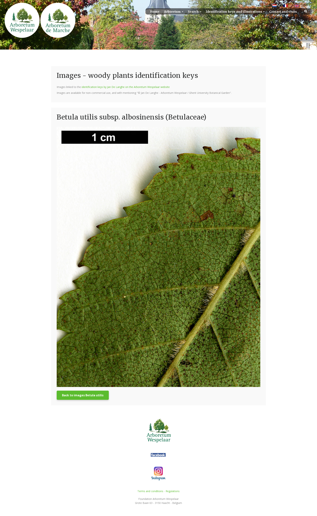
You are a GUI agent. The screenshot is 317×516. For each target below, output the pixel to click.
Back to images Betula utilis (82, 395)
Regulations (173, 491)
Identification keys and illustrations (234, 11)
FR (290, 6)
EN (301, 6)
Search (193, 11)
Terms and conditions (150, 491)
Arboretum (172, 11)
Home (154, 11)
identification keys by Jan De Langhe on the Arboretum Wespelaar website (126, 87)
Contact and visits (283, 11)
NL (279, 6)
